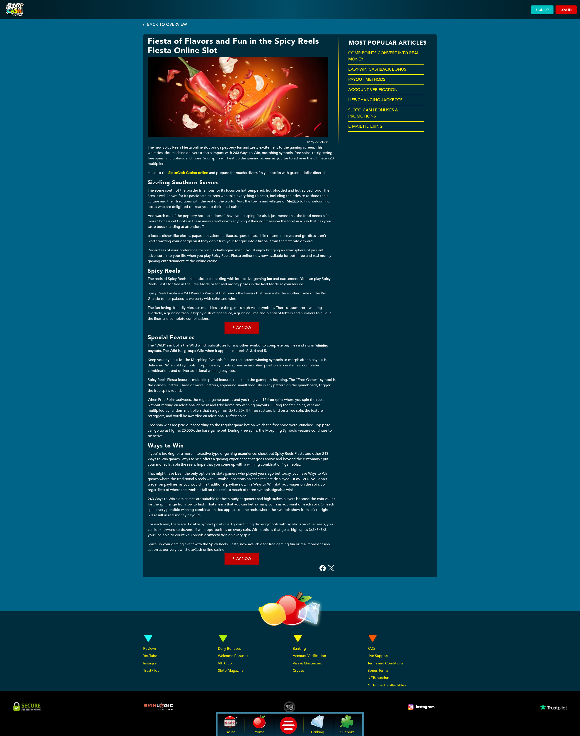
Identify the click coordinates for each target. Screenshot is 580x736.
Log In (566, 10)
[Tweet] (331, 567)
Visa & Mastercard (308, 663)
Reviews (150, 648)
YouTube (150, 655)
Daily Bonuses (229, 648)
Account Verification (309, 655)
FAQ (371, 648)
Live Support (378, 655)
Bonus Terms (377, 670)
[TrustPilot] (553, 707)
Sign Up (542, 10)
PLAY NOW (241, 327)
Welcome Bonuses (233, 655)
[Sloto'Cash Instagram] (422, 707)
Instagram (151, 663)
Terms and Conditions (385, 663)
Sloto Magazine (231, 670)
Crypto (298, 670)
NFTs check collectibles (386, 685)
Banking (299, 648)
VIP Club (225, 663)
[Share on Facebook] (322, 567)
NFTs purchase (379, 677)
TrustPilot (151, 670)
